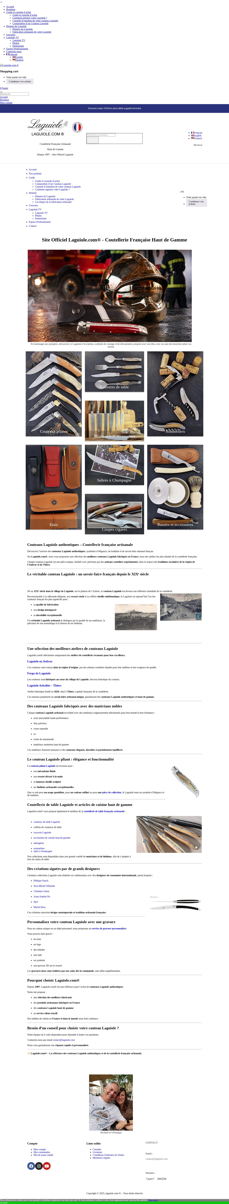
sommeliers (39, 848)
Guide (32, 177)
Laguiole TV (12, 37)
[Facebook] (31, 1166)
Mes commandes (41, 1152)
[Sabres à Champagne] (114, 484)
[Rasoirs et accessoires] (175, 528)
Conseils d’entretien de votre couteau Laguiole (35, 20)
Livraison (97, 1152)
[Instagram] (39, 1166)
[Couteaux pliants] (54, 435)
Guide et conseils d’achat (18, 12)
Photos (15, 43)
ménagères (38, 843)
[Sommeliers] (175, 435)
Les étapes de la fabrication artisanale (53, 202)
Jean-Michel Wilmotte (44, 886)
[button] (4, 88)
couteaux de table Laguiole (46, 822)
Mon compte (39, 1149)
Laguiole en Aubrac (39, 661)
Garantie (97, 1149)
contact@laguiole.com (64, 1040)
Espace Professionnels (17, 48)
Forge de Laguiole (38, 673)
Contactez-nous (13, 51)
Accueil (10, 6)
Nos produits (35, 173)
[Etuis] (54, 528)
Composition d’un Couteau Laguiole (30, 23)
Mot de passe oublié (43, 1155)
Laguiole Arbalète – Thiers (44, 685)
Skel (35, 902)
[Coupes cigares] (114, 533)
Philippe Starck (40, 880)
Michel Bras (39, 907)
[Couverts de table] (114, 391)
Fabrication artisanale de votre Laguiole (31, 32)
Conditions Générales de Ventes (108, 1155)
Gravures (10, 34)
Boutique (10, 9)
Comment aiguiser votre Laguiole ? (29, 18)
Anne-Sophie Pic (41, 896)
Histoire (33, 193)
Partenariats (18, 46)
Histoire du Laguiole (16, 26)
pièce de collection (111, 792)
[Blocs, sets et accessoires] (114, 440)
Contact (32, 226)
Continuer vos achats (20, 81)
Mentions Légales (101, 1157)
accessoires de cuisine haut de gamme (51, 837)
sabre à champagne (42, 851)
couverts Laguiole (42, 832)
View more (153, 1200)
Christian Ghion (41, 891)
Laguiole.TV (35, 209)
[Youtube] (47, 1166)
